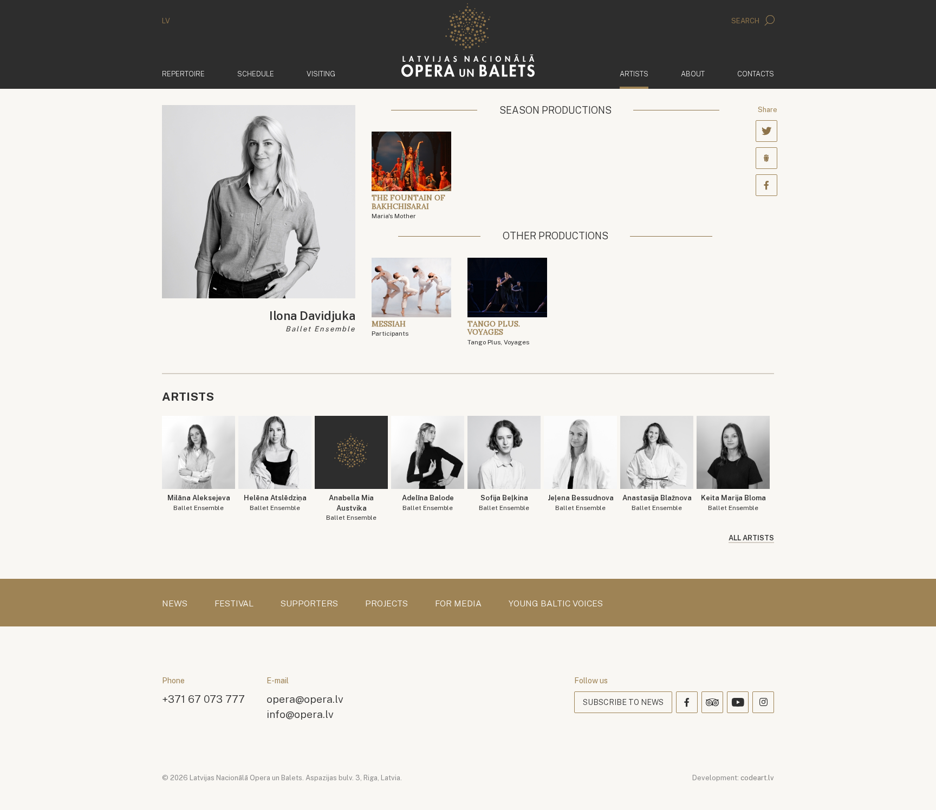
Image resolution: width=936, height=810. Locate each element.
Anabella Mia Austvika (351, 507)
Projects (386, 603)
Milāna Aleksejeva (198, 503)
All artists (751, 538)
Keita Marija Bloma (733, 503)
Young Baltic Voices (556, 603)
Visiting (321, 74)
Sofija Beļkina (504, 503)
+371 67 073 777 (203, 699)
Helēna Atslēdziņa (275, 503)
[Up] (912, 786)
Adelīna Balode (428, 503)
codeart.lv (757, 778)
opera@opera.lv (304, 699)
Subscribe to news (623, 702)
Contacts (755, 74)
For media (458, 603)
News (174, 603)
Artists (634, 73)
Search (746, 21)
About (693, 74)
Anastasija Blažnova (657, 503)
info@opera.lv (300, 714)
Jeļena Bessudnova (581, 503)
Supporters (309, 603)
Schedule (255, 74)
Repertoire (183, 74)
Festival (233, 603)
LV (166, 21)
